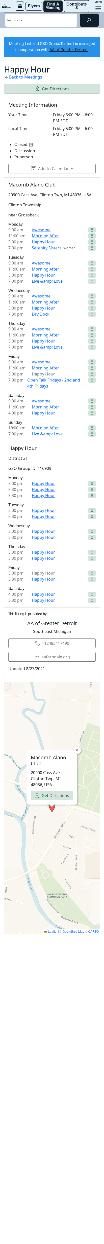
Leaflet (52, 931)
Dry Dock (40, 314)
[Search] (89, 20)
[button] (52, 808)
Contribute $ (77, 6)
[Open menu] (98, 8)
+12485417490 (55, 643)
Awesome (41, 230)
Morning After (45, 236)
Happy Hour (43, 242)
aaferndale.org (55, 657)
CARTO (93, 931)
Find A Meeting (53, 6)
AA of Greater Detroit (68, 49)
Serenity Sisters (46, 248)
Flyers (34, 6)
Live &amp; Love (47, 281)
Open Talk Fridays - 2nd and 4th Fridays (53, 383)
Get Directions (55, 89)
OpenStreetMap (73, 931)
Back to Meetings (25, 77)
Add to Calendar (53, 168)
